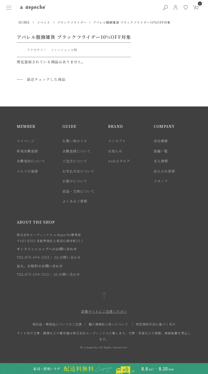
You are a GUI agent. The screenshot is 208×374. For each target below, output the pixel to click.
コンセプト (117, 140)
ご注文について (74, 161)
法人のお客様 (164, 171)
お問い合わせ (70, 257)
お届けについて (74, 181)
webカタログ (119, 161)
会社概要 (161, 140)
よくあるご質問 (74, 201)
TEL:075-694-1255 (33, 257)
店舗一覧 (161, 151)
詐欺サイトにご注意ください (104, 311)
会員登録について (76, 151)
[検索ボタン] (165, 8)
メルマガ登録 (27, 171)
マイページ (25, 140)
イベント (43, 22)
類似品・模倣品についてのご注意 (57, 324)
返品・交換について (78, 191)
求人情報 (161, 161)
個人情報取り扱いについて (108, 324)
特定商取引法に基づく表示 (156, 324)
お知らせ (115, 151)
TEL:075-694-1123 (33, 274)
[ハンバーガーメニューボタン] (8, 7)
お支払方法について (78, 171)
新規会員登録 (27, 151)
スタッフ (161, 181)
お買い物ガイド (74, 140)
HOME (24, 22)
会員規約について (31, 161)
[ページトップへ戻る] (104, 296)
